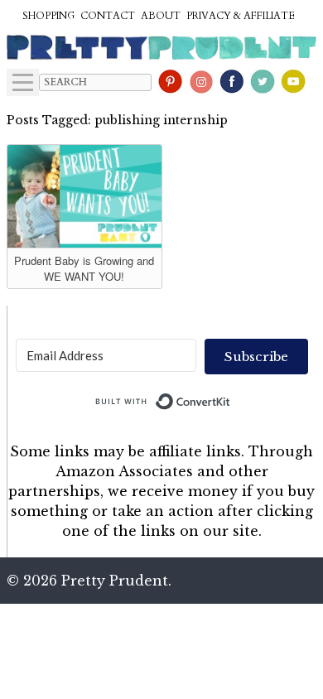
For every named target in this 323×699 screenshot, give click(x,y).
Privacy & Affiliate (240, 15)
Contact (107, 15)
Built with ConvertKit (230, 397)
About (161, 15)
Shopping (48, 15)
